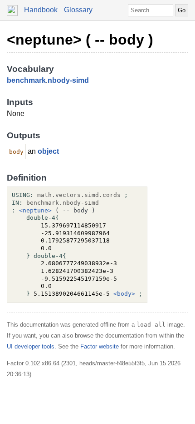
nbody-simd (68, 80)
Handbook (41, 10)
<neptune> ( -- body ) (80, 39)
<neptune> (35, 210)
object (48, 151)
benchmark (26, 80)
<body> (124, 293)
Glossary (78, 10)
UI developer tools (30, 346)
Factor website (99, 346)
